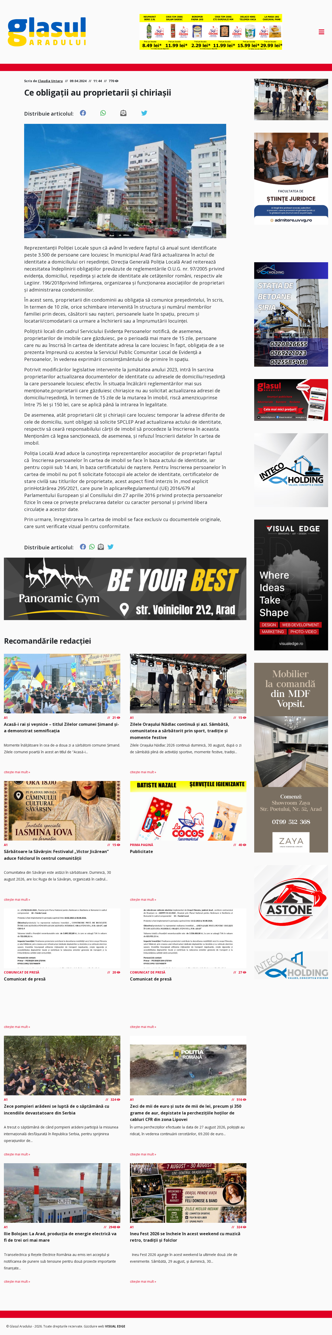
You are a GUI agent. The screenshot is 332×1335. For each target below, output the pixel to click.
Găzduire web (94, 1326)
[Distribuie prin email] (123, 113)
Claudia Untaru (50, 81)
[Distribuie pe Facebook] (83, 113)
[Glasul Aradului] (55, 31)
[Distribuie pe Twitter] (144, 113)
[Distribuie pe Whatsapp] (103, 113)
